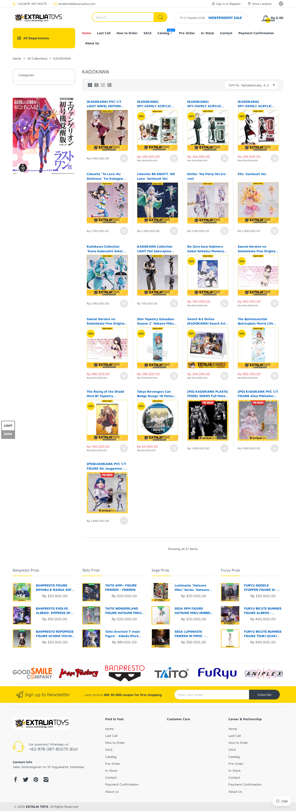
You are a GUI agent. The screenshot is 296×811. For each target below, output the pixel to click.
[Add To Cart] (124, 158)
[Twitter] (25, 780)
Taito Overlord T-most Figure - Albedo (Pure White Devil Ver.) (122, 633)
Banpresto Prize (26, 570)
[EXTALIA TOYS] (38, 17)
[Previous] (282, 673)
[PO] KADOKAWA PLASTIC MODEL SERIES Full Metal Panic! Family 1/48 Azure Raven (207, 393)
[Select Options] (224, 448)
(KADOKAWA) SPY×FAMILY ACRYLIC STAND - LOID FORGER (204, 104)
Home (109, 729)
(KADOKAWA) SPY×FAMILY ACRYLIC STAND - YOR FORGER (255, 104)
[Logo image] (32, 673)
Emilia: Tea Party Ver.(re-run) (207, 176)
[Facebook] (15, 780)
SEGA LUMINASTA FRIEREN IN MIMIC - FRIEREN (190, 633)
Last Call (111, 736)
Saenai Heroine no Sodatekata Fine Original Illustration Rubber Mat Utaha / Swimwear (106, 321)
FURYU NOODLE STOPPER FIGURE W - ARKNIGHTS (261, 587)
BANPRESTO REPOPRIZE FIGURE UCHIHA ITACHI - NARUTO (55, 633)
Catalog (111, 757)
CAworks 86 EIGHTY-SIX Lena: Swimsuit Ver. (156, 176)
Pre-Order (112, 763)
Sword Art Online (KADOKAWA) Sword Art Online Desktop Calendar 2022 (206, 321)
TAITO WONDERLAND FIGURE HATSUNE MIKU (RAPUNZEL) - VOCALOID (124, 610)
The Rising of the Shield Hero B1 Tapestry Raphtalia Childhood (105, 393)
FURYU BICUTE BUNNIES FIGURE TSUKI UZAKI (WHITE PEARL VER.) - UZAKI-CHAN (262, 633)
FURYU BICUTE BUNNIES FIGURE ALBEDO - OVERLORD (262, 610)
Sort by (234, 85)
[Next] (14, 673)
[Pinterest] (36, 780)
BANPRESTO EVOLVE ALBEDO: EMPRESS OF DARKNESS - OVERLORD (55, 610)
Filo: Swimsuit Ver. (252, 174)
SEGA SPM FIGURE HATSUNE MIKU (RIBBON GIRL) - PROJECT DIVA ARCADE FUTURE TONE (194, 610)
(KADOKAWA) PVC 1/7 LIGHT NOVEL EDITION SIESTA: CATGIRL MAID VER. (104, 104)
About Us (112, 791)
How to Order (115, 742)
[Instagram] (46, 780)
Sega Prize (160, 570)
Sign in (221, 4)
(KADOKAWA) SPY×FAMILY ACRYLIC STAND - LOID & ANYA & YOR (156, 104)
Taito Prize (91, 570)
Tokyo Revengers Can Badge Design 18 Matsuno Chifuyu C (157, 393)
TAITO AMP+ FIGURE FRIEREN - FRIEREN (121, 587)
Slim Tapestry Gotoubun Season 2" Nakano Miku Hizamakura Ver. (155, 321)
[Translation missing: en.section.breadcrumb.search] (160, 17)
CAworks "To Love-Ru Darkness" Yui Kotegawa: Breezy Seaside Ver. (106, 176)
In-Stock (111, 770)
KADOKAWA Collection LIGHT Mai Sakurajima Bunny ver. (155, 248)
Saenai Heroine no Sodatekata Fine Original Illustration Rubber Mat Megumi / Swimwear (257, 248)
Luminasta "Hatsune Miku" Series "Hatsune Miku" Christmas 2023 (192, 587)
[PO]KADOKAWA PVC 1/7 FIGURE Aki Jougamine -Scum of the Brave (106, 466)
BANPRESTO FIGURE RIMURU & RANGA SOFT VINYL (54, 587)
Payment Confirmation (122, 784)
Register (235, 4)
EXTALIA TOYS (37, 806)
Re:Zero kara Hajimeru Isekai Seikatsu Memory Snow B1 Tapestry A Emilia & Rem (205, 248)
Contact (111, 777)
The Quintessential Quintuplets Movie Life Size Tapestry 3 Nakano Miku (256, 321)
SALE (109, 749)
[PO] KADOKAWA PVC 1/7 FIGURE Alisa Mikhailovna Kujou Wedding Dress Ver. (258, 393)
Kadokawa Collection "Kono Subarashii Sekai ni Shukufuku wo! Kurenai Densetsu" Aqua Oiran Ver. (106, 248)
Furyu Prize (230, 570)
